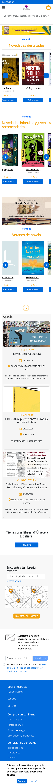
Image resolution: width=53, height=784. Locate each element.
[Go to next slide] (46, 75)
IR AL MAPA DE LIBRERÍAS (26, 616)
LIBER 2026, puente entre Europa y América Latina (26, 420)
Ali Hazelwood (7, 280)
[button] (3, 30)
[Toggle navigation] (3, 7)
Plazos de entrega (16, 730)
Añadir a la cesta (33, 100)
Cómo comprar (15, 719)
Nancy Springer (33, 172)
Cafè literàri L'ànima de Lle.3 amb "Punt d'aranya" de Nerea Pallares (26, 485)
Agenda (7, 317)
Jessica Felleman (33, 280)
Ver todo (26, 39)
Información (8, 1)
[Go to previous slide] (5, 75)
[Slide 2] (28, 32)
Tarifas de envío (15, 724)
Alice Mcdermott (7, 91)
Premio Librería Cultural (26, 354)
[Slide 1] (25, 32)
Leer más (33, 781)
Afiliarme (26, 545)
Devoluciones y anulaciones (21, 735)
